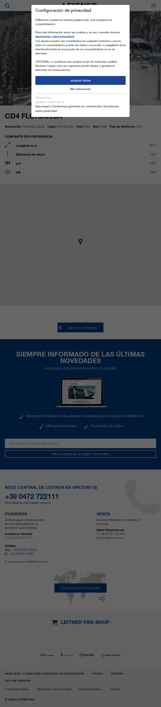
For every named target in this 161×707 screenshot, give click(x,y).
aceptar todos (80, 80)
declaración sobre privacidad (54, 36)
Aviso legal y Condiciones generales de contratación (68, 106)
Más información (80, 89)
